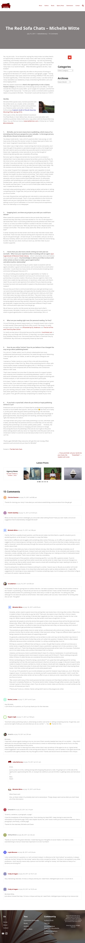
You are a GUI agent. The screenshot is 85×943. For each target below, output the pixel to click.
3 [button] (40, 481)
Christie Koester (13, 497)
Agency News (60, 5)
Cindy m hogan (13, 874)
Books (52, 5)
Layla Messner (12, 852)
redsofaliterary (42, 34)
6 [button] (45, 481)
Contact (78, 5)
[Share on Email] (70, 57)
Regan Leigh (12, 717)
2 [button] (39, 481)
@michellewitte (8, 123)
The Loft (47, 923)
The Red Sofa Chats (16, 449)
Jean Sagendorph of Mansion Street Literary (28, 255)
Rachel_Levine (12, 699)
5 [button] (44, 481)
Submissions (69, 5)
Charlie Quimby (13, 513)
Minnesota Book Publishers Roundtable (51, 927)
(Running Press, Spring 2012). (12, 112)
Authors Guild (48, 920)
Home (5, 922)
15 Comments (53, 34)
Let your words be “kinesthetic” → (76, 454)
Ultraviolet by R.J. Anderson (31, 327)
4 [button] (42, 481)
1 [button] (37, 481)
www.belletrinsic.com (31, 121)
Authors (46, 5)
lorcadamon (12, 584)
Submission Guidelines (31, 920)
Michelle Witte (13, 530)
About (40, 5)
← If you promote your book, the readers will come (63, 455)
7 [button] (47, 481)
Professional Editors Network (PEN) (50, 932)
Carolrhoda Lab (47, 332)
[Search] (82, 6)
